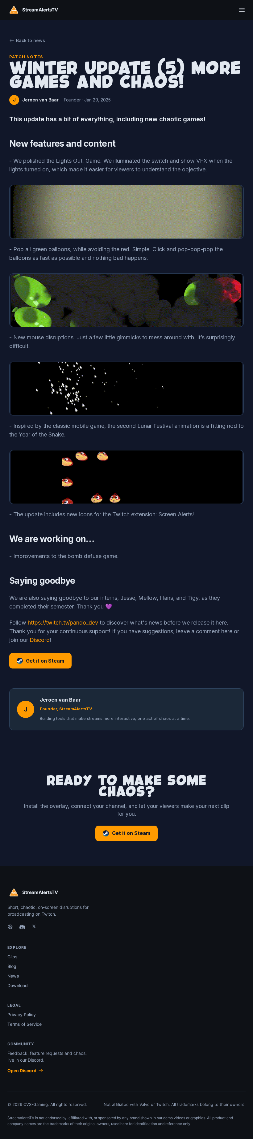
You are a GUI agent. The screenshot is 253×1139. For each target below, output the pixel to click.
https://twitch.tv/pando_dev (63, 622)
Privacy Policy (21, 1014)
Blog (11, 966)
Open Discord (21, 1070)
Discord (40, 640)
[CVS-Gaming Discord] (22, 927)
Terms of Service (24, 1024)
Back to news (30, 40)
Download (17, 985)
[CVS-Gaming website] (10, 927)
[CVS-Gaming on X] (33, 927)
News (13, 975)
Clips (12, 956)
